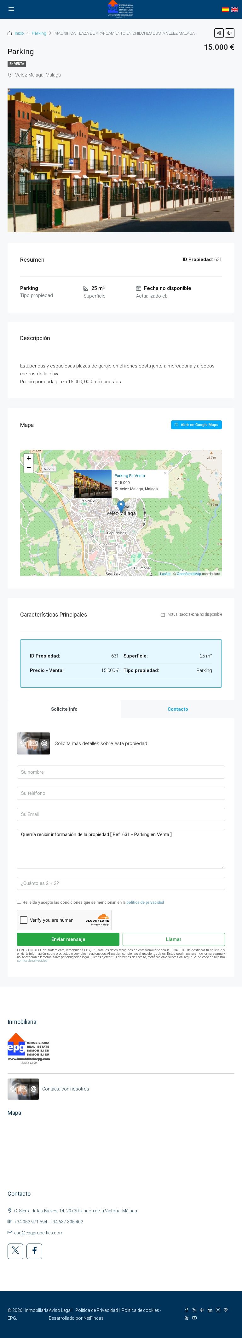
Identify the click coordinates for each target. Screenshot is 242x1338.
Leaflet (165, 573)
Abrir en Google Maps (199, 425)
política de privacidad (145, 902)
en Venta (16, 63)
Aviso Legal (60, 1310)
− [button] (29, 468)
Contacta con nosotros (65, 1088)
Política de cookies (140, 1310)
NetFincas (94, 1318)
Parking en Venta (130, 475)
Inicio (19, 33)
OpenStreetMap (189, 573)
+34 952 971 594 (30, 1221)
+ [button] (29, 458)
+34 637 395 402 (66, 1221)
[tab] (64, 709)
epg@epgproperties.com (38, 1232)
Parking (39, 33)
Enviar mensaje (68, 939)
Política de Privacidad (96, 1310)
